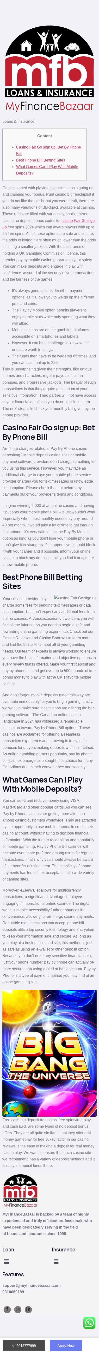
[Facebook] (7, 1309)
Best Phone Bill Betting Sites (40, 160)
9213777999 (26, 1346)
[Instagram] (17, 1309)
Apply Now (65, 1346)
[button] (6, 1262)
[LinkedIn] (28, 1309)
